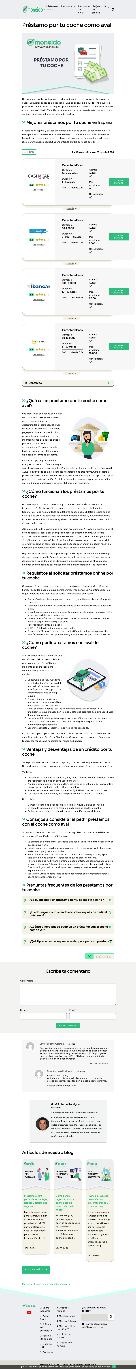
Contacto (47, 1352)
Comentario (26, 980)
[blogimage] (36, 1174)
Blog (106, 6)
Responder (103, 1063)
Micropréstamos (68, 1321)
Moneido (27, 1284)
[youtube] (29, 1313)
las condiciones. (102, 1366)
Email (73, 1010)
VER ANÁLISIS (38, 190)
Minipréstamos (67, 1316)
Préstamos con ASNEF (83, 9)
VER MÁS (70, 208)
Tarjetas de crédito (97, 9)
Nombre (25, 1010)
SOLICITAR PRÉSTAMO (118, 182)
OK (114, 1367)
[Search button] (111, 1317)
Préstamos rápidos (50, 8)
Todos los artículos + (36, 1269)
